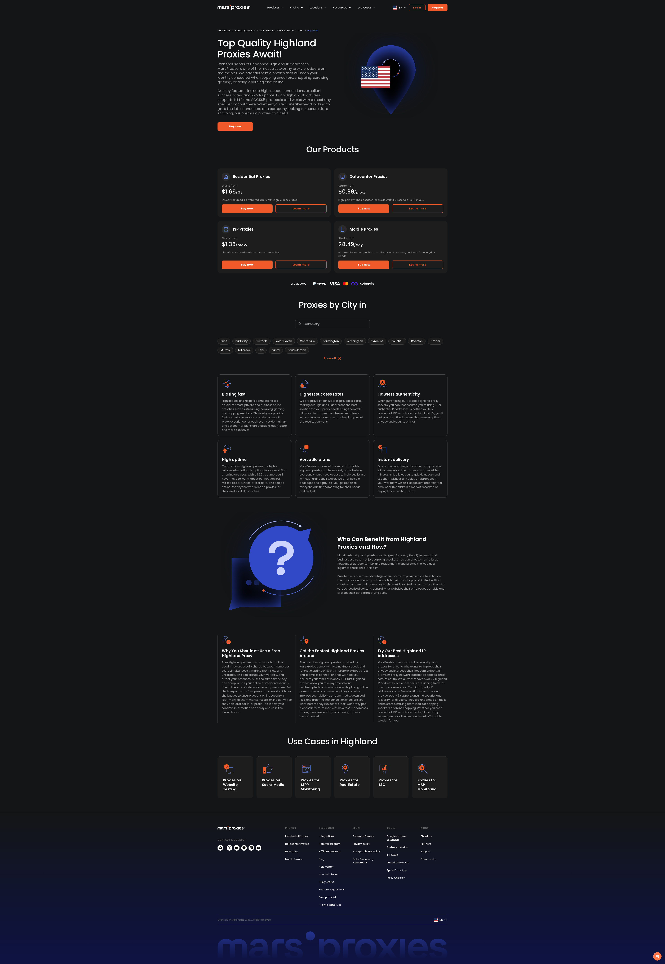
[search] (300, 324)
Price (223, 341)
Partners (426, 844)
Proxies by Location (245, 30)
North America (267, 30)
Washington (355, 341)
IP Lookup (392, 855)
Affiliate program (329, 851)
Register (437, 7)
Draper (435, 341)
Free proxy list (327, 897)
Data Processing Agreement (363, 860)
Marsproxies (224, 30)
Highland (312, 30)
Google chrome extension (396, 838)
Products (273, 8)
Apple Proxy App (397, 870)
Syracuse (377, 341)
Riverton (417, 341)
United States (286, 30)
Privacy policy (361, 844)
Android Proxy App (398, 862)
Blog (321, 859)
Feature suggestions (331, 889)
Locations (315, 8)
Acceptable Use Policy (367, 851)
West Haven (284, 341)
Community (428, 859)
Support (426, 851)
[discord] (237, 848)
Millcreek (244, 350)
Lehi (261, 350)
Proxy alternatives (330, 905)
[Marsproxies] (234, 7)
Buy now (235, 126)
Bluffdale (262, 341)
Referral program (329, 844)
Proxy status (326, 882)
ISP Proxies (291, 851)
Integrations (326, 836)
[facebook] (244, 848)
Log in (417, 7)
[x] (229, 848)
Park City (241, 341)
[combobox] (336, 324)
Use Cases (364, 8)
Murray (225, 350)
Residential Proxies (296, 836)
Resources (340, 8)
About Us (426, 836)
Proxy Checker (396, 878)
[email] (220, 848)
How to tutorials (329, 874)
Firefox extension (397, 847)
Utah (300, 30)
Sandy (276, 350)
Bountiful (397, 341)
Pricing (294, 8)
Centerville (307, 341)
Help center (326, 866)
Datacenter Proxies (297, 844)
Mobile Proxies (294, 859)
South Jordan (297, 350)
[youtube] (258, 848)
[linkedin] (251, 848)
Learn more (301, 208)
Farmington (331, 341)
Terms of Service (363, 836)
